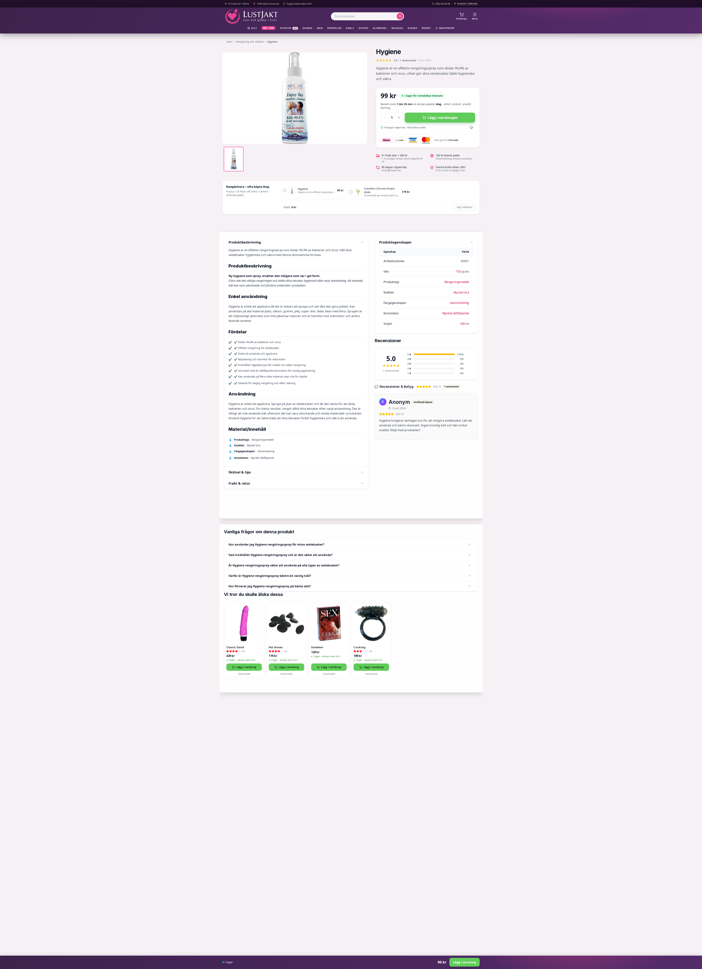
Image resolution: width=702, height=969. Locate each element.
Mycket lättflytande (455, 313)
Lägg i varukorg (246, 667)
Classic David (235, 647)
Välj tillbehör (464, 207)
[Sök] (400, 16)
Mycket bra (461, 292)
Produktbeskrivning (245, 242)
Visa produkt (244, 673)
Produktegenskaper (395, 242)
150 (458, 271)
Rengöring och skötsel (249, 41)
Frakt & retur (239, 483)
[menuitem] (252, 28)
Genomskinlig (459, 303)
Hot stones (276, 647)
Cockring (359, 647)
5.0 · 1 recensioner (405, 60)
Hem (229, 41)
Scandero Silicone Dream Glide (379, 190)
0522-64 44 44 (442, 3)
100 (462, 324)
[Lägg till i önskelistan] (471, 127)
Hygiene (303, 189)
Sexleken (317, 647)
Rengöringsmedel (456, 282)
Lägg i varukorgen (443, 117)
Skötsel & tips (240, 472)
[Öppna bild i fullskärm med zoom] (361, 138)
